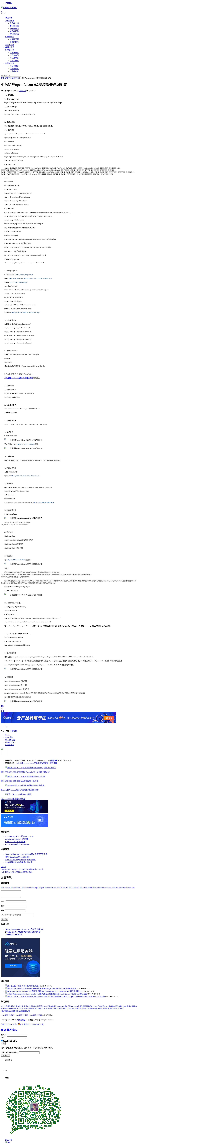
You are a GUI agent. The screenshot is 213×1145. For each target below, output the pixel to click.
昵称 (3, 901)
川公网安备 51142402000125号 (32, 1024)
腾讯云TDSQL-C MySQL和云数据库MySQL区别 (19, 781)
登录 (3, 1030)
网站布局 (56, 1008)
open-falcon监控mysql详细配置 (17, 839)
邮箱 (3, 906)
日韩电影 (15, 58)
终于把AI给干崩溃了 (14, 935)
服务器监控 (9, 745)
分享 (2, 711)
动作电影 (118, 1006)
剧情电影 (27, 1006)
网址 (2, 911)
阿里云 (19, 1008)
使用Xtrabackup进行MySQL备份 (17, 857)
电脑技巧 (15, 42)
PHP (23, 1008)
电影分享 (10, 50)
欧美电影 (15, 61)
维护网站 (99, 1008)
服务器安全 (19, 1006)
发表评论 (22, 91)
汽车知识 (101, 1006)
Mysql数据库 (10, 740)
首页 (2, 78)
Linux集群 (9, 737)
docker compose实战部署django (17, 844)
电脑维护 (53, 1006)
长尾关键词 (82, 1006)
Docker (43, 1008)
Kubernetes (6, 1008)
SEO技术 (4, 1006)
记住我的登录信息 (10, 1041)
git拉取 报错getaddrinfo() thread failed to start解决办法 (67, 994)
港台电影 (15, 55)
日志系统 (40, 1006)
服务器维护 (11, 1006)
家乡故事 (15, 66)
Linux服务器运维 (35, 1015)
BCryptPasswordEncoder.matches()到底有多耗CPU (25, 929)
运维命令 (15, 29)
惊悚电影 (78, 1008)
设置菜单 (8, 3)
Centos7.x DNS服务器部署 (15, 842)
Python (95, 1006)
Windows (93, 1008)
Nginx (106, 1006)
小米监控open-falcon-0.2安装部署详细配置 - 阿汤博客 (36, 763)
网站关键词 (63, 1008)
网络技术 (106, 1008)
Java (58, 1006)
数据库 (129, 1006)
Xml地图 (11, 1011)
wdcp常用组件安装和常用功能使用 (18, 862)
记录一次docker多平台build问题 (13, 799)
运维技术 (10, 21)
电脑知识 (10, 37)
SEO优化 (121, 1008)
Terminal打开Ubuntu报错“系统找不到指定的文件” (20, 790)
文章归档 (26, 1011)
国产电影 (15, 53)
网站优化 (10, 45)
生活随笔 (15, 69)
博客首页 (8, 18)
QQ (2, 915)
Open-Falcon (10, 742)
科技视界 (10, 47)
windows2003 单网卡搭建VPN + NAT (19, 836)
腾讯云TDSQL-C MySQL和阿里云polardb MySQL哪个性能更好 (25, 772)
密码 (2, 1038)
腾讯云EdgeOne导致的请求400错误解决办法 (23, 932)
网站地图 (4, 1011)
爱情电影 (49, 1008)
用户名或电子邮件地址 (10, 1052)
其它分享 (10, 63)
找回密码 (12, 1030)
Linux (7, 735)
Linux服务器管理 (21, 1015)
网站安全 (34, 1006)
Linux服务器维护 (7, 1015)
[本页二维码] (7, 1142)
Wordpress (74, 1006)
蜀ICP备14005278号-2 (9, 1024)
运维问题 (15, 26)
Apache (124, 1006)
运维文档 (15, 23)
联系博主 (8, 1140)
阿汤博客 (53, 760)
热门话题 (19, 1011)
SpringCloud (86, 1008)
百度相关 (89, 1006)
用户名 (3, 1035)
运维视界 (15, 31)
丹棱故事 (13, 1008)
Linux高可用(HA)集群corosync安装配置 (20, 860)
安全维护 (37, 1008)
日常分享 (67, 1006)
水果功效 (15, 71)
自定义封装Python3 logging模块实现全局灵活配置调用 (26, 854)
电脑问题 (15, 39)
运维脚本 (112, 1006)
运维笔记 (15, 34)
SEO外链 (47, 1006)
